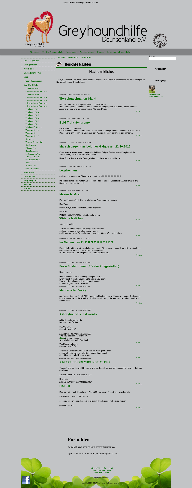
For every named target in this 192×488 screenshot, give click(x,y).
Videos (28, 163)
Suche (152, 56)
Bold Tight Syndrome (74, 122)
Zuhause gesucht (87, 52)
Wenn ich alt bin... (72, 218)
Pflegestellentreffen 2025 (36, 91)
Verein (27, 77)
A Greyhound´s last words (78, 314)
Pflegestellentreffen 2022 (36, 103)
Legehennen (68, 170)
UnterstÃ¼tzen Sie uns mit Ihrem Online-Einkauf (101, 470)
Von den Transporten (34, 142)
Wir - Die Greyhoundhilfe (52, 52)
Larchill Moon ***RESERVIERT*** (156, 95)
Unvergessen (29, 176)
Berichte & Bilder (31, 85)
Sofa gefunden (30, 65)
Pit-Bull (64, 386)
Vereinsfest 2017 (32, 115)
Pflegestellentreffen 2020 (36, 106)
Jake (62, 338)
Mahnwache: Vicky (72, 290)
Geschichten (31, 145)
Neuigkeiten (71, 52)
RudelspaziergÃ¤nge (34, 154)
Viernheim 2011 (32, 133)
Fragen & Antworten (33, 81)
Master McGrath (70, 194)
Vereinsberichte (32, 166)
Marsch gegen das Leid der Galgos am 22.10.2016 (94, 146)
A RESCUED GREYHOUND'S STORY (84, 362)
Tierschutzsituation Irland (77, 98)
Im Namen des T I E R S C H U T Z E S (86, 242)
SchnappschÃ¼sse (33, 157)
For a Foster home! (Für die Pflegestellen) (89, 266)
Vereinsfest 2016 (32, 118)
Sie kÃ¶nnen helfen (32, 73)
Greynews (29, 139)
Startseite (34, 52)
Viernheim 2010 (32, 136)
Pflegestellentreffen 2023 (36, 100)
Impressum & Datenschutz (118, 52)
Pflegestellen (31, 148)
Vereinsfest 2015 (32, 121)
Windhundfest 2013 (34, 127)
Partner (27, 188)
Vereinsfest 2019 (32, 109)
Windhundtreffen (33, 160)
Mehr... (139, 111)
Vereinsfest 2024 (32, 94)
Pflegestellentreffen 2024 (36, 97)
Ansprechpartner (31, 180)
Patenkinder (29, 172)
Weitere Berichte (33, 169)
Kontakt (100, 52)
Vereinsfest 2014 (32, 124)
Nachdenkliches (32, 151)
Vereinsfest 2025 (32, 88)
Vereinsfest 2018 (32, 112)
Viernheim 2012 (32, 130)
